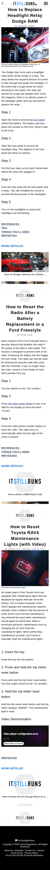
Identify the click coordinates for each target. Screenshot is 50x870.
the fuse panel (37, 119)
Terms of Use (17, 853)
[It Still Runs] (25, 3)
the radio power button (20, 403)
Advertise (19, 850)
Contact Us (30, 850)
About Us (8, 850)
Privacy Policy (31, 853)
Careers (40, 850)
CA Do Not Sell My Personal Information (24, 855)
